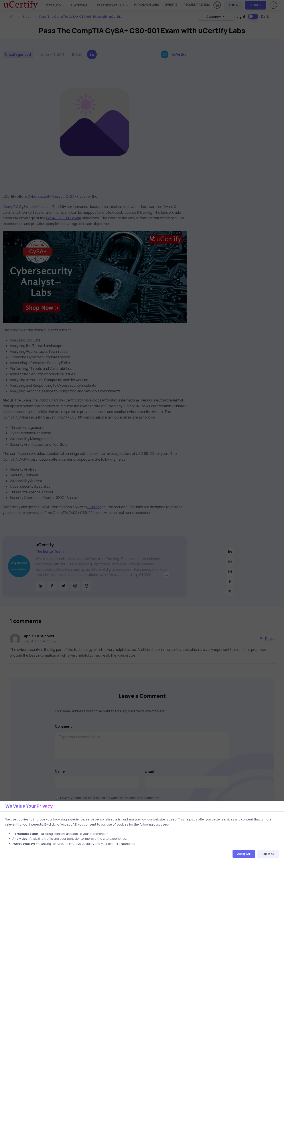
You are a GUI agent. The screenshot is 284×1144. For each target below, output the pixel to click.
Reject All (268, 854)
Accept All (243, 854)
